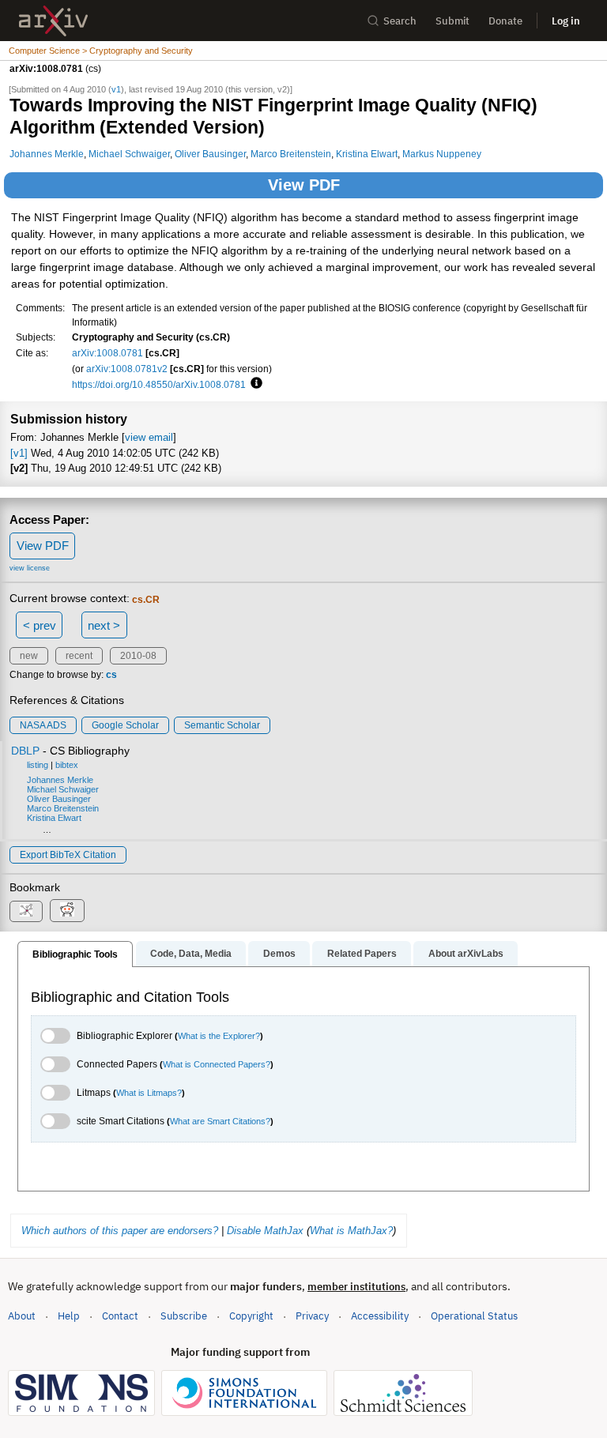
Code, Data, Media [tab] (191, 953)
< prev (39, 625)
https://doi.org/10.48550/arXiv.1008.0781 (159, 384)
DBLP (25, 750)
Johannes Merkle (46, 154)
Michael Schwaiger (129, 154)
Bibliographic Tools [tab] (75, 954)
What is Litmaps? (149, 1092)
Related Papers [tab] (362, 953)
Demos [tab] (279, 953)
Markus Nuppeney (441, 154)
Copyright (251, 1316)
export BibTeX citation (68, 854)
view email (149, 437)
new (29, 655)
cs (111, 674)
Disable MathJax (265, 1231)
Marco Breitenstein (291, 154)
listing (37, 765)
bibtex (66, 765)
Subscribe (183, 1316)
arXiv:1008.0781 (107, 353)
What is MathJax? (351, 1231)
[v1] (19, 453)
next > (104, 625)
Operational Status (474, 1315)
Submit (452, 21)
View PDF (304, 185)
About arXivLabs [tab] (465, 953)
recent (79, 655)
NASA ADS (43, 725)
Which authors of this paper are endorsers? (119, 1231)
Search (400, 21)
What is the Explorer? (219, 1036)
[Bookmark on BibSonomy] (26, 911)
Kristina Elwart (367, 154)
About (22, 1316)
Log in (566, 21)
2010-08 (138, 655)
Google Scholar (125, 725)
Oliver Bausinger (210, 154)
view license (29, 568)
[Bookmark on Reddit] (67, 910)
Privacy (312, 1316)
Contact (120, 1316)
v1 (116, 89)
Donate (505, 21)
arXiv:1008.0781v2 (127, 368)
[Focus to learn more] (254, 384)
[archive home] (53, 21)
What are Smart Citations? (220, 1121)
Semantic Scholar (222, 725)
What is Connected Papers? (216, 1064)
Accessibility (380, 1316)
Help (69, 1316)
